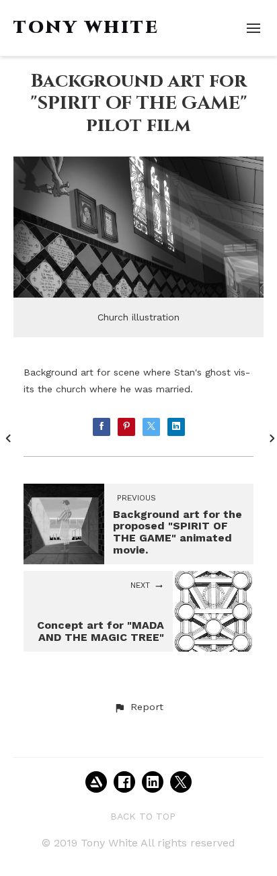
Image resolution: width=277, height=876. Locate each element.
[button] (138, 707)
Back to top (142, 816)
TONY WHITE (86, 28)
